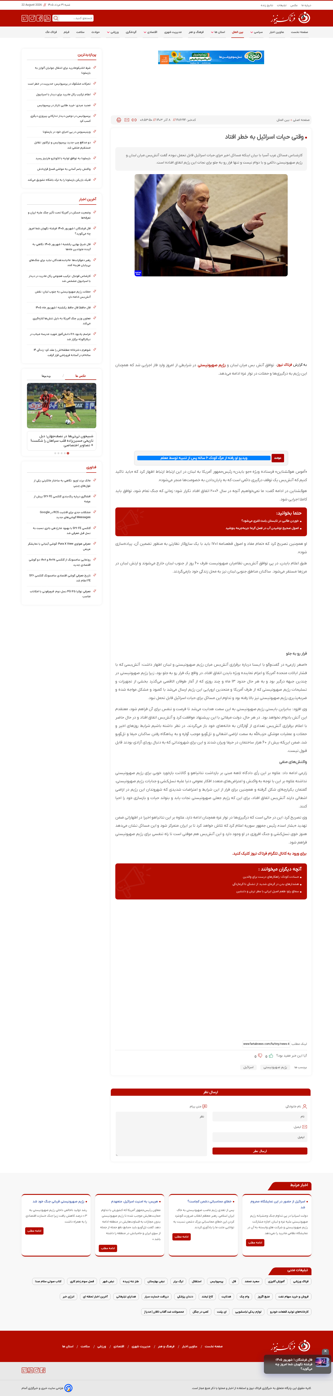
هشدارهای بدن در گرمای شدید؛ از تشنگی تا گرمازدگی (265, 884)
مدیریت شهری (173, 32)
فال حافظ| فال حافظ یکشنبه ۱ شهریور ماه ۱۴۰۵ (63, 307)
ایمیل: (297, 1127)
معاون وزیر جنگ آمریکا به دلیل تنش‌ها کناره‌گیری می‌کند (62, 321)
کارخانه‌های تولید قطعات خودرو (289, 1312)
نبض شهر (108, 1281)
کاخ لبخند (207, 1297)
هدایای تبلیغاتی (126, 1297)
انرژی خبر (68, 1297)
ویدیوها (46, 376)
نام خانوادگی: (293, 1107)
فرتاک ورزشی (301, 1281)
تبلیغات (282, 5)
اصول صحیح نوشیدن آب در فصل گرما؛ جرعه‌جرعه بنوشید (262, 528)
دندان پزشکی (185, 1297)
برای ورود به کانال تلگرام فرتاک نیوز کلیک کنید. (269, 853)
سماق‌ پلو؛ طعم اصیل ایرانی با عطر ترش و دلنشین (267, 891)
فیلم (67, 32)
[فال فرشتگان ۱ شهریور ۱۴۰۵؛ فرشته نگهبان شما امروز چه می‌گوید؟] (322, 1362)
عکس (294, 5)
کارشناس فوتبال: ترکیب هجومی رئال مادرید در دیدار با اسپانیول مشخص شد (60, 278)
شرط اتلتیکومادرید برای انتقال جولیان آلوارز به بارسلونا (63, 70)
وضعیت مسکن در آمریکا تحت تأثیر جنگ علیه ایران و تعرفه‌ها (59, 215)
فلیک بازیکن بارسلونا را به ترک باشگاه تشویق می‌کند (59, 180)
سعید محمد (252, 1281)
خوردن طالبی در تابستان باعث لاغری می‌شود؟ (270, 521)
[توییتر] (25, 18)
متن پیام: (195, 1107)
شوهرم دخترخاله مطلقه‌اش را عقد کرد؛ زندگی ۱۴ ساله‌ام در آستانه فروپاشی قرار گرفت (62, 352)
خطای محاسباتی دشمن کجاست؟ (210, 1201)
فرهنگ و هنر (196, 32)
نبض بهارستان (156, 1281)
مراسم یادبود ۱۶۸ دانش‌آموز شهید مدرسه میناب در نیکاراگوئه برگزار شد (60, 336)
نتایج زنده (267, 5)
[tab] (79, 376)
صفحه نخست (299, 32)
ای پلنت (222, 1312)
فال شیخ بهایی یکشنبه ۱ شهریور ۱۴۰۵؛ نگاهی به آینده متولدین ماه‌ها (61, 246)
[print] (118, 120)
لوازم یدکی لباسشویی (248, 1312)
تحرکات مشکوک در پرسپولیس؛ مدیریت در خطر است (59, 84)
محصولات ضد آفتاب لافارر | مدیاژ (164, 1312)
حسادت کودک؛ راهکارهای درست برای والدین (271, 877)
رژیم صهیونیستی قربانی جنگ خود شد (58, 1201)
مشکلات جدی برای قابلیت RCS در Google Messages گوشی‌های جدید (65, 514)
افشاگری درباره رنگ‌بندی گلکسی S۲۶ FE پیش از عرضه (62, 499)
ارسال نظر (260, 1151)
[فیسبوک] (39, 18)
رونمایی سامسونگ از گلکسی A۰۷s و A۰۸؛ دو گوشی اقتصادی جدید (60, 562)
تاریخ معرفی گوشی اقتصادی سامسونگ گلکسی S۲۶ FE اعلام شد (60, 578)
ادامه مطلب (255, 1243)
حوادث (96, 32)
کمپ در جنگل (200, 1312)
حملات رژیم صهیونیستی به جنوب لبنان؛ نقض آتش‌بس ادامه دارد (63, 294)
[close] (325, 1352)
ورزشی (114, 32)
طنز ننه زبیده (131, 1281)
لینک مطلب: (298, 1044)
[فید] (47, 18)
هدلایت (226, 1297)
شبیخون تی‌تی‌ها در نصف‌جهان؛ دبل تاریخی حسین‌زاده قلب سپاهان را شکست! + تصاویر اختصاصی (62, 441)
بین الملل (237, 32)
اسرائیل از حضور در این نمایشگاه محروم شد (278, 1204)
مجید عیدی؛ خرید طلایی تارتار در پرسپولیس (64, 105)
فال (234, 1281)
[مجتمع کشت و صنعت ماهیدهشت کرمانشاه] (211, 57)
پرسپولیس (216, 1281)
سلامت (80, 32)
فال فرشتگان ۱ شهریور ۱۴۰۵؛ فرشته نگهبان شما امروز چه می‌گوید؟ (293, 1364)
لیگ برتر (178, 1281)
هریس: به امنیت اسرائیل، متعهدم (134, 1201)
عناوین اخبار (277, 32)
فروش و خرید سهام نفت (293, 1297)
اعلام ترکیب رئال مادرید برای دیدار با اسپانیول (63, 94)
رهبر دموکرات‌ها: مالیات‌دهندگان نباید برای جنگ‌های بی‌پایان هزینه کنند (60, 262)
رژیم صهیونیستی (211, 365)
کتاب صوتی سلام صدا (48, 1281)
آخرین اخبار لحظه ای (95, 1297)
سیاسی (258, 32)
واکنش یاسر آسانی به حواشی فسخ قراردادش (64, 169)
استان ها (219, 32)
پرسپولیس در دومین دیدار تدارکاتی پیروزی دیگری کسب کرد (60, 118)
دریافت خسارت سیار (157, 1297)
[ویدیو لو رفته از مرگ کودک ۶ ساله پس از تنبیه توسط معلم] (277, 458)
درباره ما (306, 5)
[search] (56, 18)
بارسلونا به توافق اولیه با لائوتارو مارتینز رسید (63, 158)
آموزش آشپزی (276, 1281)
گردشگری (131, 32)
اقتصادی (152, 32)
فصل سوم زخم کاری (82, 1281)
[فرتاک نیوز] (289, 24)
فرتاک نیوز (284, 365)
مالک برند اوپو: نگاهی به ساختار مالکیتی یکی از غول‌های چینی (62, 483)
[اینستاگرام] (32, 18)
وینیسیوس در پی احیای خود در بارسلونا (67, 132)
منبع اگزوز (264, 1297)
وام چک (244, 1297)
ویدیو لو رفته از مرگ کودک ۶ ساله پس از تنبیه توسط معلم (204, 458)
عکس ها (80, 376)
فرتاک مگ (51, 32)
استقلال (196, 1281)
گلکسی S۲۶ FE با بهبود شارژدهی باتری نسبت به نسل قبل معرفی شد (62, 530)
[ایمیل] (127, 120)
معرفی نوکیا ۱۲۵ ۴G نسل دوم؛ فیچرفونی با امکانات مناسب (60, 594)
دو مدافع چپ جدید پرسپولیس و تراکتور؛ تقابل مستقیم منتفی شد (62, 145)
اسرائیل (248, 1067)
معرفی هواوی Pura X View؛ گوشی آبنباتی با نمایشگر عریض (59, 546)
